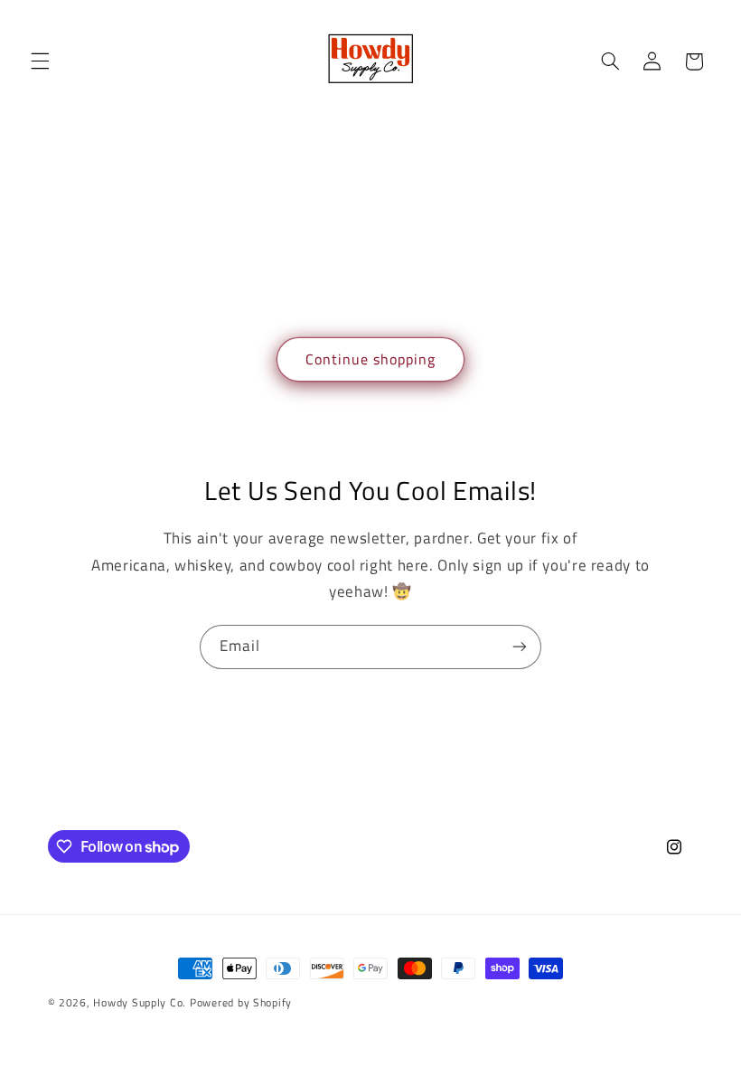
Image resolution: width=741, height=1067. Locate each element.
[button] (40, 61)
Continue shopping (370, 359)
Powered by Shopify (241, 1002)
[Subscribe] (519, 647)
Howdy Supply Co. (139, 1002)
